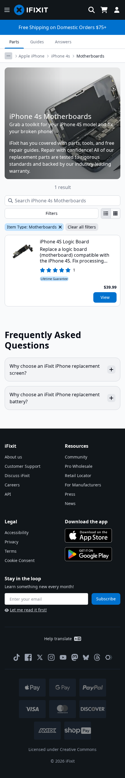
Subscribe (106, 599)
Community (76, 457)
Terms (11, 551)
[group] (110, 213)
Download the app (86, 521)
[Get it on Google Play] (88, 554)
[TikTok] (16, 657)
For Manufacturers (83, 485)
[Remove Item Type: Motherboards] (59, 227)
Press (70, 494)
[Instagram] (51, 657)
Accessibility (16, 532)
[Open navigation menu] (7, 10)
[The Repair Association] (108, 657)
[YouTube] (63, 657)
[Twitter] (39, 657)
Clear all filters (82, 227)
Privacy (11, 542)
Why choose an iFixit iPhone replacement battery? (55, 398)
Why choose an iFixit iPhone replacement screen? (55, 369)
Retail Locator (78, 475)
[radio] (106, 213)
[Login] (117, 10)
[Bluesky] (86, 657)
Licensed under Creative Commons (62, 749)
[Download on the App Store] (88, 536)
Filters (52, 213)
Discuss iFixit (17, 475)
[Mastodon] (74, 657)
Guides (37, 41)
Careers (12, 485)
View (105, 297)
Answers (63, 41)
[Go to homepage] (33, 10)
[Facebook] (28, 657)
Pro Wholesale (78, 466)
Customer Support (22, 466)
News (70, 503)
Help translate (58, 638)
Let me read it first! (28, 610)
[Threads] (97, 657)
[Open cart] (104, 10)
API (8, 494)
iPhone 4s (60, 56)
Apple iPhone (31, 56)
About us (13, 457)
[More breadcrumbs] (8, 55)
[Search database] (91, 10)
